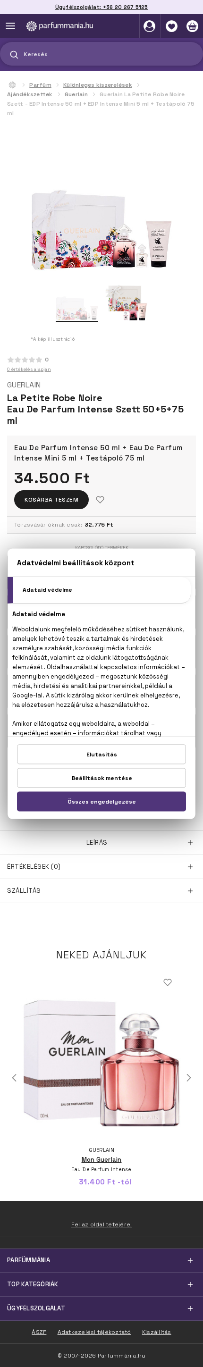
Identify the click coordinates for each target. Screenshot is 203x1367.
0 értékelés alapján (29, 369)
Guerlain (76, 94)
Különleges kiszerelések (97, 85)
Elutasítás (101, 754)
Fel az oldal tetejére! (101, 1224)
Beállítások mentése (101, 777)
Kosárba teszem (51, 499)
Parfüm (40, 85)
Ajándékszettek (30, 94)
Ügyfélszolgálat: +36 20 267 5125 (101, 7)
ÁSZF (39, 1332)
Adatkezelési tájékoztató (94, 1332)
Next (188, 1077)
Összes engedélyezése (102, 801)
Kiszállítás (156, 1332)
